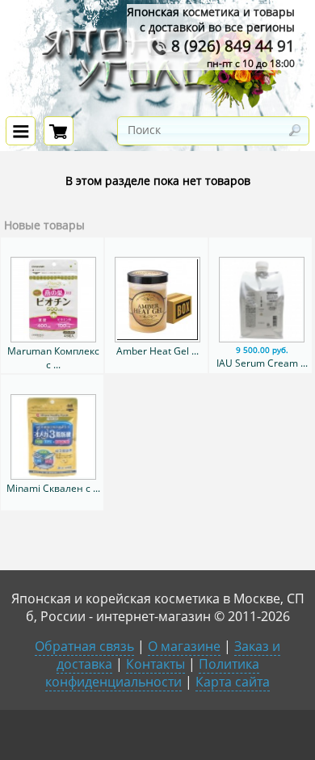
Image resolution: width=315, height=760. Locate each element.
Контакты (155, 664)
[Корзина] (59, 130)
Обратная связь (84, 646)
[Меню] (21, 130)
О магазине (184, 646)
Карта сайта (232, 682)
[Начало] (157, 106)
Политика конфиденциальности (152, 673)
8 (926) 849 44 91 (231, 46)
